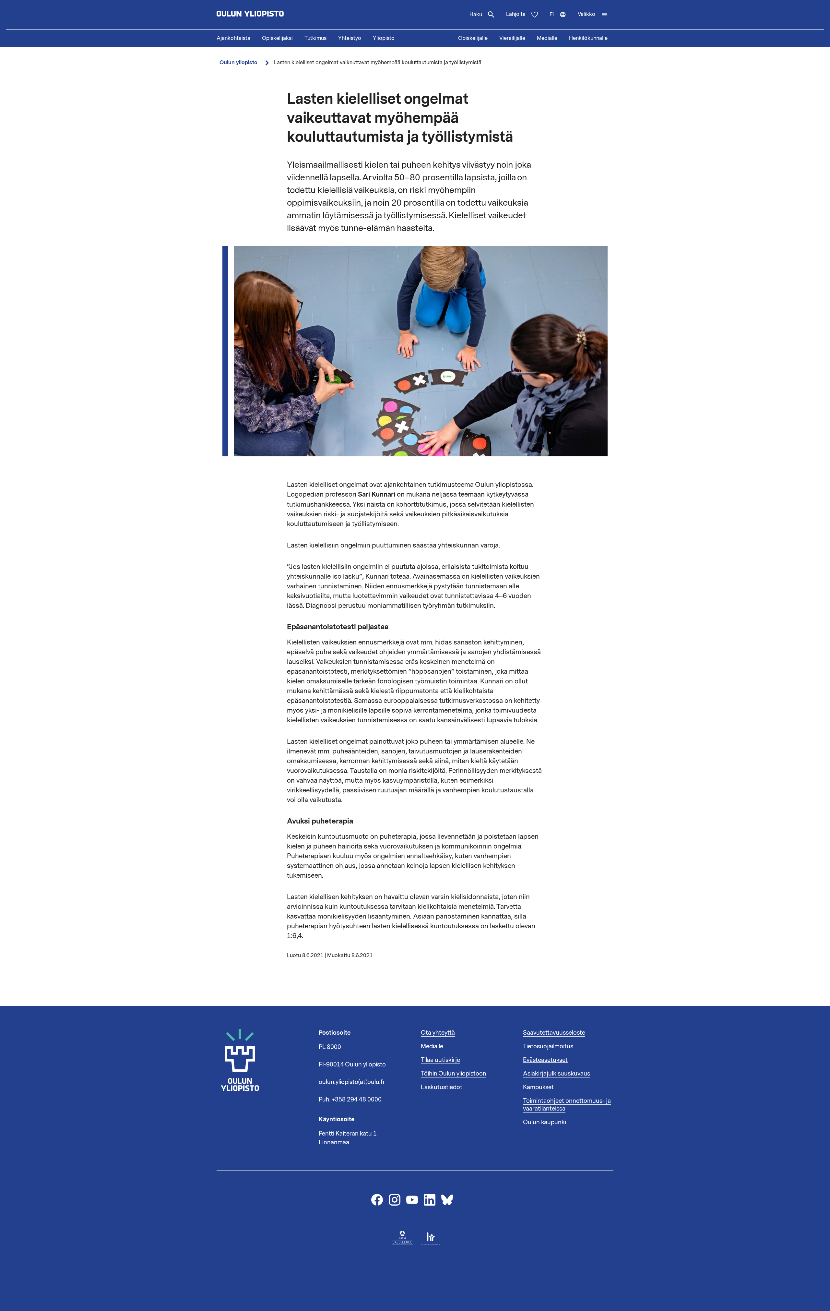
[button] (592, 14)
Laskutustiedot (441, 1087)
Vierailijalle (512, 38)
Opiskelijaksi (277, 38)
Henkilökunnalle (588, 38)
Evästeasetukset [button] (545, 1060)
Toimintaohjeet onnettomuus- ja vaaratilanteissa (567, 1105)
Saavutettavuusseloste (554, 1032)
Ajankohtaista (233, 38)
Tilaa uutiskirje (440, 1060)
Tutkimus (315, 38)
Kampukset (538, 1087)
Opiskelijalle (473, 38)
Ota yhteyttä (438, 1032)
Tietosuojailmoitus (548, 1046)
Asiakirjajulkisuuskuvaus (556, 1073)
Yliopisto (384, 38)
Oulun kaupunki (544, 1122)
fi (561, 20)
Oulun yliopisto (238, 62)
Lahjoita (516, 14)
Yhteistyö (349, 38)
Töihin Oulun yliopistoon (453, 1073)
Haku (475, 14)
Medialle (547, 38)
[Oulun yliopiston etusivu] (271, 14)
